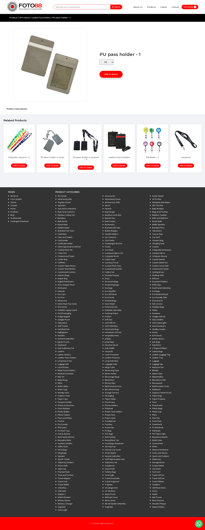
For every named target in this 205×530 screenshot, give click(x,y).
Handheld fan (64, 329)
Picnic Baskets (64, 408)
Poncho (61, 421)
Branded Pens (158, 227)
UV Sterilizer (110, 491)
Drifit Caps (156, 284)
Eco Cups (62, 294)
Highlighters (63, 332)
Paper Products (158, 399)
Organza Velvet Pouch (161, 392)
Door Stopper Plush (66, 284)
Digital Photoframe (66, 281)
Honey (155, 332)
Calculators (157, 231)
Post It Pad (156, 421)
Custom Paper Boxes (67, 266)
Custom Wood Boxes (67, 269)
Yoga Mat (109, 507)
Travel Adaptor (64, 478)
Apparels (62, 205)
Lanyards (109, 351)
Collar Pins (62, 253)
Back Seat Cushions (66, 212)
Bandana (62, 218)
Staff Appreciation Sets (115, 459)
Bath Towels (110, 221)
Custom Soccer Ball (160, 266)
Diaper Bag (62, 278)
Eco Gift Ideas (111, 294)
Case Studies (16, 199)
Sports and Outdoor (160, 456)
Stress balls (63, 465)
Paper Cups (63, 399)
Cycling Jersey (158, 272)
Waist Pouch (110, 494)
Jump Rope (109, 342)
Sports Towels (64, 459)
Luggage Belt (63, 364)
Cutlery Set (109, 272)
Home (12, 208)
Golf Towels (63, 326)
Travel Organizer (112, 481)
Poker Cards (110, 418)
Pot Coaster (63, 424)
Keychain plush (111, 345)
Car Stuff (156, 237)
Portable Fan (110, 421)
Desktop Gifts (158, 275)
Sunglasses (110, 465)
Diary (107, 278)
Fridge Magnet (64, 316)
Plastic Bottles (64, 411)
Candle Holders (111, 234)
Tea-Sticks (156, 469)
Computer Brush (112, 256)
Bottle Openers (158, 224)
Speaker (61, 456)
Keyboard (62, 345)
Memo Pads (157, 373)
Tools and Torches (66, 475)
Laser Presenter (112, 354)
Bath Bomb (62, 221)
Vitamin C (62, 494)
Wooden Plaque (159, 503)
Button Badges (111, 231)
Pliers (154, 415)
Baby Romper (158, 208)
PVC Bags (109, 434)
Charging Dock (158, 243)
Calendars (62, 234)
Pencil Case (110, 402)
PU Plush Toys (64, 430)
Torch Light (109, 475)
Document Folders (160, 281)
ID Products (24, 17)
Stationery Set (111, 462)
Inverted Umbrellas (66, 338)
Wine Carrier (110, 500)
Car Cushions (110, 237)
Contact (175, 7)
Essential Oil (157, 300)
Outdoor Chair (64, 395)
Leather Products (112, 357)
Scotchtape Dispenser (114, 443)
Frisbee (108, 316)
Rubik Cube (157, 440)
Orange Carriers (112, 392)
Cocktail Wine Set (65, 250)
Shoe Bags (62, 449)
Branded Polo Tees (66, 231)
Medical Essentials (66, 373)
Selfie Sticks (63, 446)
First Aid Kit (62, 307)
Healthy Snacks (158, 329)
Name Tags (62, 389)
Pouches (108, 424)
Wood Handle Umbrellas (115, 503)
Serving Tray (110, 446)
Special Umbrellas (112, 456)
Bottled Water (63, 227)
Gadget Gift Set (158, 316)
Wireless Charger (65, 503)
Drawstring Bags (112, 284)
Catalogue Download (19, 221)
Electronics (62, 300)
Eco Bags (156, 291)
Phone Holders (111, 405)
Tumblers (156, 484)
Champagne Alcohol (113, 243)
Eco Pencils (109, 297)
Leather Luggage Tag (161, 354)
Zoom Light (62, 510)
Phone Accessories (66, 405)
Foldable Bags (158, 307)
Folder (155, 310)
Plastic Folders (64, 415)
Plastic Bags (157, 408)
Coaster (155, 246)
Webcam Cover (111, 497)
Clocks (107, 246)
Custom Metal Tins (160, 262)
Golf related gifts (159, 323)
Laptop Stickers (64, 354)
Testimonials (15, 218)
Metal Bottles (157, 377)
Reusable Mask (64, 440)
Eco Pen (61, 297)
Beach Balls (157, 221)
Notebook (156, 389)
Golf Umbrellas (111, 326)
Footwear (156, 313)
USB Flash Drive (159, 487)
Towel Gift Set (158, 475)
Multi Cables (63, 386)
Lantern (61, 351)
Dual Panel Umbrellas (161, 288)
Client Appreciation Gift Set (69, 246)
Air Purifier (156, 199)
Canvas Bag (157, 234)
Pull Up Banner (64, 434)
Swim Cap (62, 469)
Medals (155, 370)
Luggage (155, 361)
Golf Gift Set (110, 323)
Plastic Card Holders (113, 411)
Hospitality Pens (112, 335)
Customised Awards (113, 269)
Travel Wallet (63, 484)
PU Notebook (157, 427)
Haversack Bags (112, 329)
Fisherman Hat (111, 307)
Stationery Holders (66, 462)
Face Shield (110, 304)
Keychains (156, 345)
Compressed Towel (66, 256)
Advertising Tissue (113, 199)
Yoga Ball (62, 507)
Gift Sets (108, 319)
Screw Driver (157, 443)
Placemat (109, 408)
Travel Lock (62, 481)
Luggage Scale (111, 364)
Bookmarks (110, 224)
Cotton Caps (110, 259)
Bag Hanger (110, 212)
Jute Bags (156, 342)
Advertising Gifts (65, 199)
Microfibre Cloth (159, 380)
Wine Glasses (158, 500)
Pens (154, 402)
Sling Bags (62, 453)
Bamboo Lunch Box (113, 215)
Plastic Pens (110, 415)
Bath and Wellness (160, 218)
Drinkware (62, 288)
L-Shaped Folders (159, 348)
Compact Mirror (158, 253)
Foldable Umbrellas (113, 310)
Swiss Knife (110, 469)
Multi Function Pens (113, 386)
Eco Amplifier (110, 291)
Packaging (109, 395)
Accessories (110, 196)
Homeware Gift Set (113, 332)
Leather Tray (157, 357)
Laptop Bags (157, 351)
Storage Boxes (158, 462)
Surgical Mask (158, 465)
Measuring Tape (112, 370)
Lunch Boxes (63, 367)
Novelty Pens (63, 392)
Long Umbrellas (111, 361)
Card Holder (63, 240)
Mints (60, 383)
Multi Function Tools (160, 386)
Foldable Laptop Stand (67, 310)
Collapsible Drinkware (161, 250)
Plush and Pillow (65, 418)
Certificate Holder (65, 243)
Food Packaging (64, 313)
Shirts (154, 446)
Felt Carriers (157, 304)
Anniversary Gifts (112, 202)
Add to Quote (111, 74)
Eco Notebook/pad (160, 294)
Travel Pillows (158, 481)
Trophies (109, 484)
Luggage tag (157, 364)
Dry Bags (109, 288)
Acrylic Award (157, 196)
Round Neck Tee (112, 440)
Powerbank (157, 424)
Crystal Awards (158, 259)
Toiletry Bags (110, 472)
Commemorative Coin (114, 253)
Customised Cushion (66, 272)
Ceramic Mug (157, 240)
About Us (138, 7)
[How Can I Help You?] (199, 523)
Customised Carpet (160, 269)
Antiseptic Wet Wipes (161, 202)
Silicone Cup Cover (113, 449)
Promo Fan (109, 427)
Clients (163, 7)
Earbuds (61, 291)
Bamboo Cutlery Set (66, 215)
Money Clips (110, 383)
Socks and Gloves (160, 453)
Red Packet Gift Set (66, 437)
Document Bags (111, 281)
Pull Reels (156, 430)
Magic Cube (110, 367)
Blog (12, 215)
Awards (108, 208)
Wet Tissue (157, 497)
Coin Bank (109, 250)
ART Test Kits (157, 205)
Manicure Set (157, 367)
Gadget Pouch (64, 319)
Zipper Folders (158, 507)
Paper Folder (110, 399)
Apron (107, 205)
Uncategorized (111, 487)
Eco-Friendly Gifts (159, 297)
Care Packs (109, 240)
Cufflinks (61, 262)
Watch (155, 494)
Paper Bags (157, 395)
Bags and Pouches (160, 212)
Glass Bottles (157, 319)
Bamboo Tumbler (159, 215)
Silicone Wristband (160, 449)
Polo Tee (156, 418)
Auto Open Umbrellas (67, 208)
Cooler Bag (62, 259)
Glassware (62, 323)
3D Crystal (62, 196)
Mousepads (157, 383)
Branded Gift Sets (112, 227)
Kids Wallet (109, 348)
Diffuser (155, 278)
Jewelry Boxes (158, 338)
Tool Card (156, 472)
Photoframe (157, 405)
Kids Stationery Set (66, 348)
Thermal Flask (64, 472)
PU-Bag (108, 430)
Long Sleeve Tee (65, 361)
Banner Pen (110, 218)
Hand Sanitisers (159, 326)
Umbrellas (62, 487)
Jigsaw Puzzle (63, 342)
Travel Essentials (112, 478)
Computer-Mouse (159, 256)
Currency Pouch (111, 262)
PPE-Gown (62, 427)
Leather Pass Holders (41, 17)
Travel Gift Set (158, 478)
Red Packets (110, 437)
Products (151, 7)
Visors (155, 491)
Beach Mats (63, 224)
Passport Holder (65, 402)
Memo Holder (110, 373)
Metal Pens (109, 380)
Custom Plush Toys (113, 266)
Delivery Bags (63, 275)
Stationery (156, 459)
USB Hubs (62, 491)
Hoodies (61, 335)
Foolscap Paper (111, 313)
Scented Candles (65, 443)
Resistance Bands (160, 437)
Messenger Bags (112, 377)
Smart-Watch (110, 453)
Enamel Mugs (110, 300)
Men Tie (61, 377)
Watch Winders (64, 497)
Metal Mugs (63, 380)
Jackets (108, 338)
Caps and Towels (65, 237)
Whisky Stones (64, 500)
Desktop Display (112, 275)
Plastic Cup (156, 411)
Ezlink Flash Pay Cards (67, 304)
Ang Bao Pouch (64, 202)
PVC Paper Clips (159, 434)
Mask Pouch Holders (66, 370)
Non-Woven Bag (112, 389)
